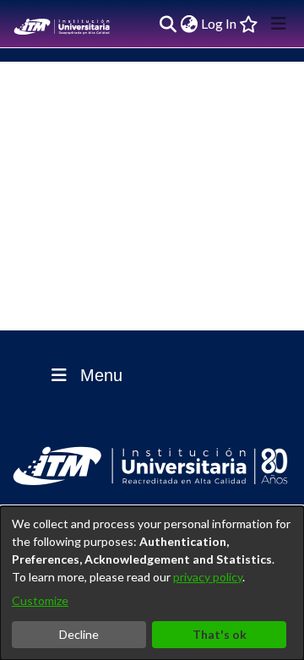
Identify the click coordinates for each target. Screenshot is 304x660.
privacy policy (207, 577)
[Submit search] (167, 24)
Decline (79, 634)
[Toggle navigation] (278, 24)
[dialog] (152, 583)
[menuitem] (188, 24)
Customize (40, 600)
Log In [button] (219, 23)
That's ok (220, 634)
